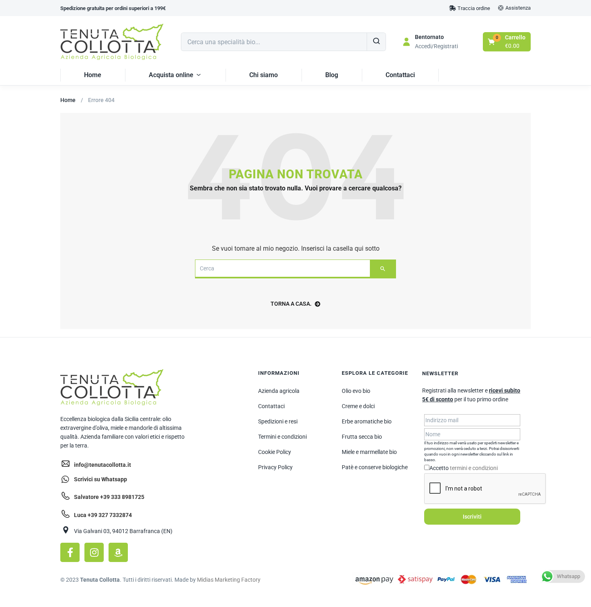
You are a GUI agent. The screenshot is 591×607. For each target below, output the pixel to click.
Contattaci (400, 75)
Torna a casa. (291, 303)
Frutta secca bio (362, 436)
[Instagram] (94, 552)
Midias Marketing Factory (229, 579)
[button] (113, 8)
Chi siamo (263, 75)
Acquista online (171, 75)
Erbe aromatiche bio (367, 421)
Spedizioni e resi (278, 421)
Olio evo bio (356, 391)
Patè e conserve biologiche (375, 467)
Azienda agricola (279, 391)
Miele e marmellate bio (369, 452)
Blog (331, 75)
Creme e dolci (358, 406)
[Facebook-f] (70, 552)
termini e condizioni (474, 468)
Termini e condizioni (282, 436)
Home (92, 75)
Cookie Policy (274, 452)
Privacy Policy (275, 467)
